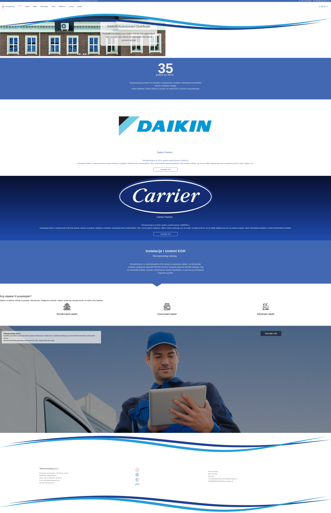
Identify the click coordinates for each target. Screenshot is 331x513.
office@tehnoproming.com (321, 0)
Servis (53, 6)
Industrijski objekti (265, 314)
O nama (71, 6)
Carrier (27, 6)
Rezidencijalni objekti (67, 314)
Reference (62, 6)
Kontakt (79, 6)
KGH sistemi (44, 6)
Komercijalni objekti (167, 314)
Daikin (35, 6)
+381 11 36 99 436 (305, 0)
